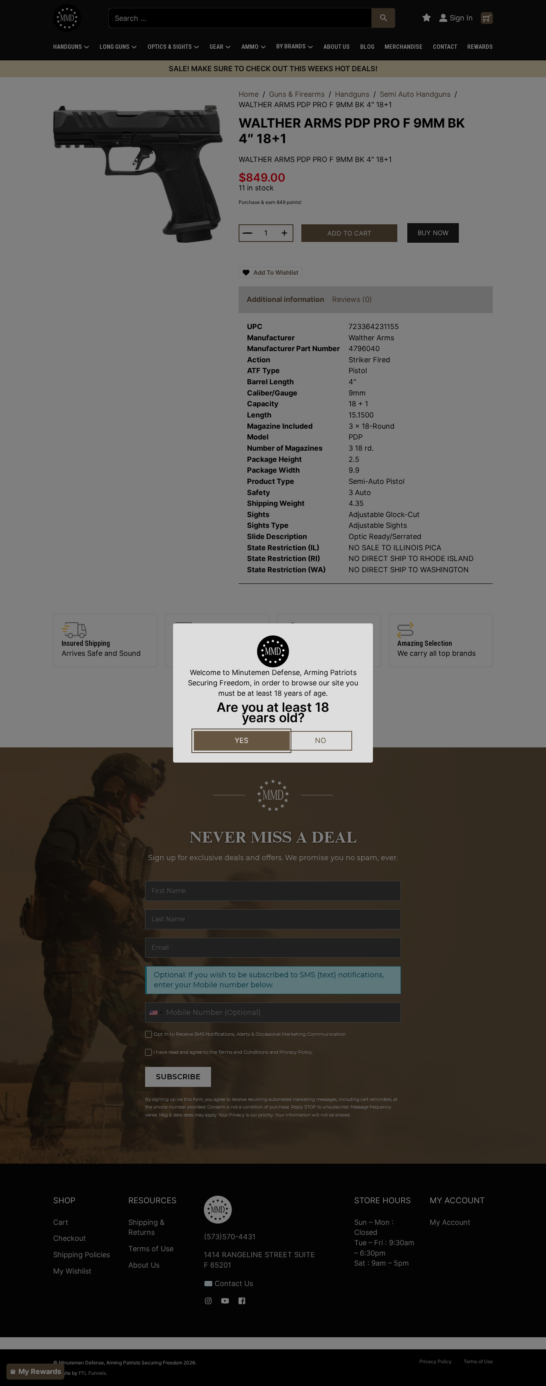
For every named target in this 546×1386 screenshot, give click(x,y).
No (320, 740)
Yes (241, 740)
